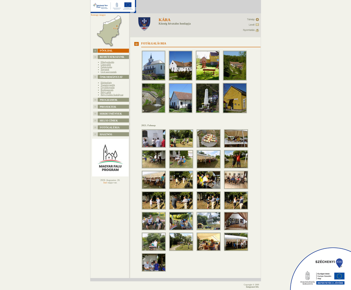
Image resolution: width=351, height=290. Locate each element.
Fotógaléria (109, 127)
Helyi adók (106, 92)
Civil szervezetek (109, 72)
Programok (108, 99)
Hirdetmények (111, 113)
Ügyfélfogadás (108, 87)
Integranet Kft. (252, 287)
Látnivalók (106, 64)
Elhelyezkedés (107, 62)
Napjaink (105, 69)
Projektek (108, 106)
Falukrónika (106, 67)
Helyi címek (109, 120)
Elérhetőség (106, 82)
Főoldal (106, 50)
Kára (164, 19)
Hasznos (106, 134)
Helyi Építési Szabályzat (112, 94)
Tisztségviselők (108, 85)
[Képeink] (155, 82)
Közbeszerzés (107, 90)
